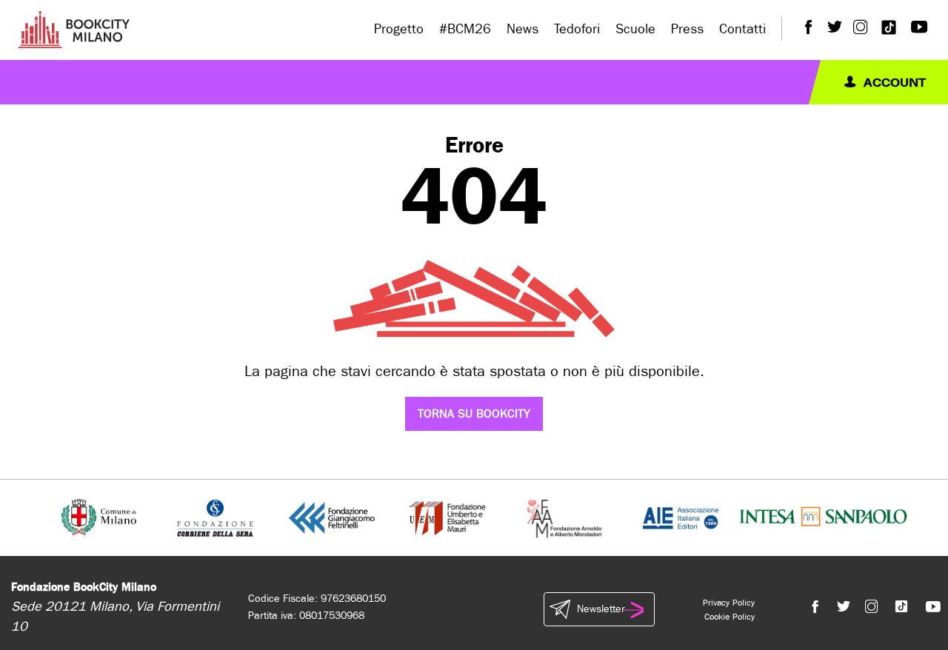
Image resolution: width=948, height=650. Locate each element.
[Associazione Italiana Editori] (680, 517)
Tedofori (577, 29)
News (522, 29)
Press (687, 29)
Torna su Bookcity (474, 413)
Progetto (399, 29)
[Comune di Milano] (98, 517)
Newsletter (600, 609)
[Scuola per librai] (448, 517)
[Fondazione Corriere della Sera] (215, 517)
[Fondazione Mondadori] (564, 517)
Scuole (635, 29)
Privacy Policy (729, 602)
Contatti (742, 29)
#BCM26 (465, 29)
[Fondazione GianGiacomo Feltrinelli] (332, 517)
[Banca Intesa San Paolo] (823, 517)
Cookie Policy (729, 617)
